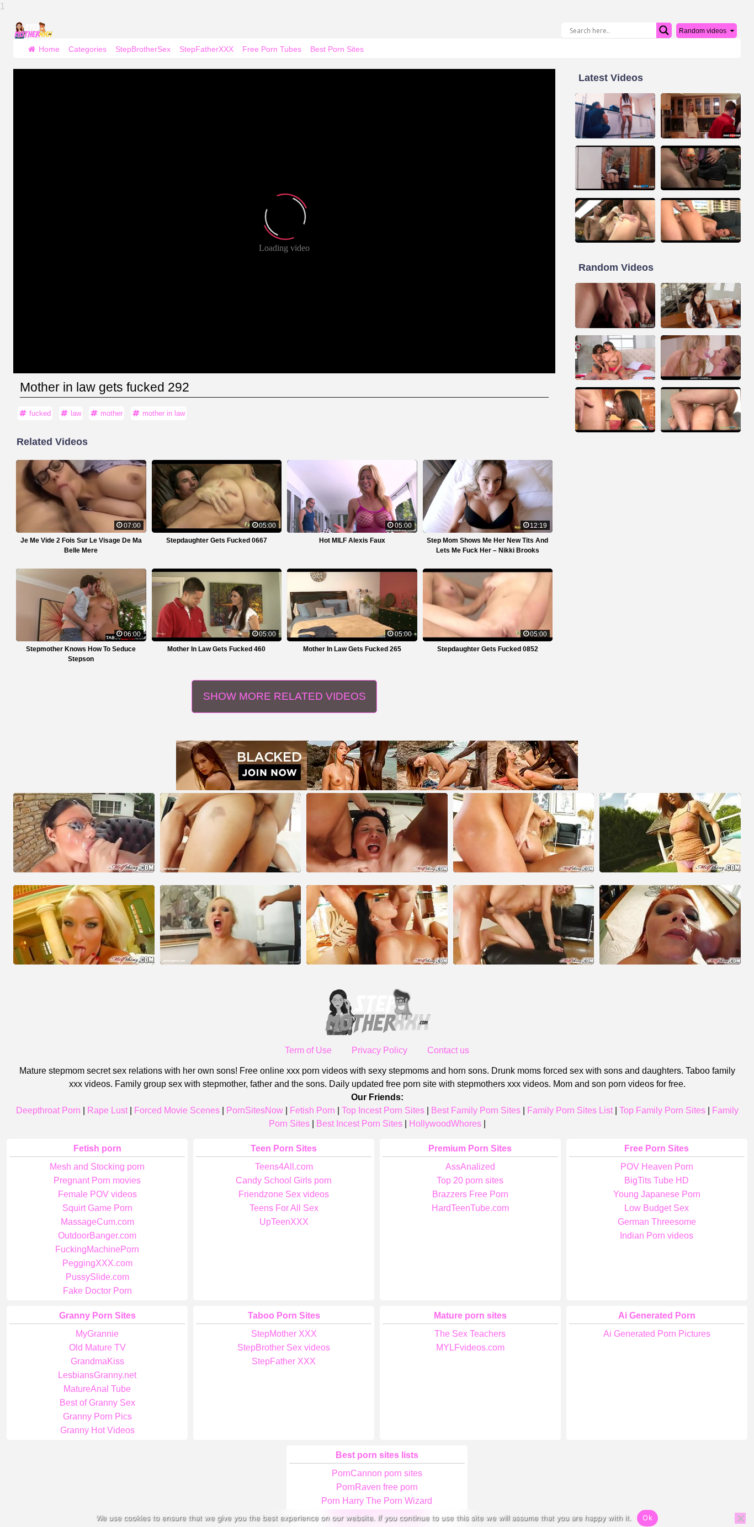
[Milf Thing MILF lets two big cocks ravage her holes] (523, 832)
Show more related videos (284, 696)
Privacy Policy (379, 1050)
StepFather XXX (284, 1361)
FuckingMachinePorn (97, 1249)
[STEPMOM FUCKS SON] (701, 115)
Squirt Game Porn (97, 1208)
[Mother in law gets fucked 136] (701, 220)
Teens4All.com (284, 1166)
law (76, 413)
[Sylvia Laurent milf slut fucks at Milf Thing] (230, 832)
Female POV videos (97, 1194)
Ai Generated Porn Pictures (656, 1333)
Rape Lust (107, 1110)
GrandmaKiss (97, 1361)
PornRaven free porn (377, 1487)
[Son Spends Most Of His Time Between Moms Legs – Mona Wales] (615, 305)
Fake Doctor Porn (97, 1290)
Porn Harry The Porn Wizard (376, 1500)
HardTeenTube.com (470, 1208)
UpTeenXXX (284, 1221)
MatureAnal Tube (97, 1389)
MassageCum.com (97, 1221)
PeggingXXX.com (97, 1263)
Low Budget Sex (656, 1208)
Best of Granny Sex (97, 1402)
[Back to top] (721, 1477)
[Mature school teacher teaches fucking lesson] (84, 832)
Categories (87, 49)
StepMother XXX (284, 1333)
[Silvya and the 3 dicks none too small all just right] (523, 925)
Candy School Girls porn (284, 1180)
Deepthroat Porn (48, 1110)
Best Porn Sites (337, 49)
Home (49, 49)
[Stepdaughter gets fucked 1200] (615, 409)
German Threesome (657, 1221)
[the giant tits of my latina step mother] (701, 305)
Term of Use (308, 1050)
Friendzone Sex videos (283, 1194)
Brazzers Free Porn (470, 1194)
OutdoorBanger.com (97, 1235)
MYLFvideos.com (470, 1347)
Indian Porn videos (656, 1235)
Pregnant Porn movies (97, 1180)
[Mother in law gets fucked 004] (701, 409)
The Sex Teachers (470, 1333)
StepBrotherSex (143, 49)
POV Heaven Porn (656, 1166)
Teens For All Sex (283, 1208)
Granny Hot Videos (97, 1430)
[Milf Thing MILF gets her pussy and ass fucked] (670, 925)
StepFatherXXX (206, 49)
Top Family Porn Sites (662, 1110)
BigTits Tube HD (656, 1180)
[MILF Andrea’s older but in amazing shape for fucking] (377, 925)
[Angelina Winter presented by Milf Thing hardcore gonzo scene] (230, 925)
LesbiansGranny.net (97, 1375)
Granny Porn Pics (97, 1416)
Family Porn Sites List (570, 1110)
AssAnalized (470, 1166)
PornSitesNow (254, 1110)
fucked (40, 413)
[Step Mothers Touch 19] (615, 168)
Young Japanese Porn (656, 1194)
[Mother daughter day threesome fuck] (615, 358)
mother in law (163, 413)
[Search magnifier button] (664, 30)
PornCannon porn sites (377, 1473)
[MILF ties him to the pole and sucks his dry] (84, 925)
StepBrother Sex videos (283, 1347)
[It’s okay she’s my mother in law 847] (615, 220)
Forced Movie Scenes (177, 1110)
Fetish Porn (312, 1110)
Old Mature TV (97, 1347)
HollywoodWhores (445, 1123)
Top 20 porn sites (470, 1180)
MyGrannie (97, 1333)
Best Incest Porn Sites (359, 1123)
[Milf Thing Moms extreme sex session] (670, 832)
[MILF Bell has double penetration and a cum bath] (377, 832)
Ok (647, 1517)
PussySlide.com (97, 1277)
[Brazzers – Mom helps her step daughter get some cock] (615, 115)
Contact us (448, 1050)
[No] (740, 1518)
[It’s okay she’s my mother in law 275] (701, 168)
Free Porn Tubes (271, 49)
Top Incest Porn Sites (383, 1110)
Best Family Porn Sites (476, 1110)
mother (111, 413)
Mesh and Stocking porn (97, 1166)
